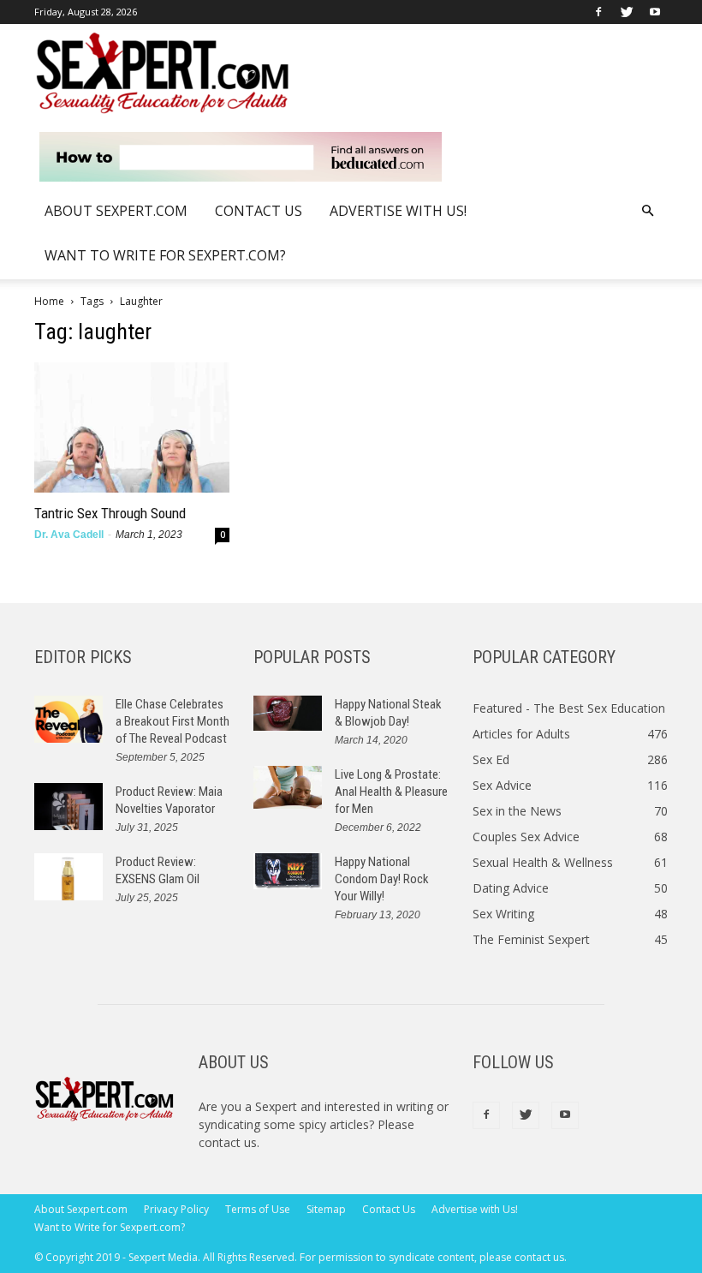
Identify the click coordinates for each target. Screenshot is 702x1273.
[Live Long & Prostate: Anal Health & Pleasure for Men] (287, 787)
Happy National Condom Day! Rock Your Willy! (382, 879)
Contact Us (258, 210)
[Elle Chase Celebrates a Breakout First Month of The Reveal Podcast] (68, 719)
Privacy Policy (176, 1209)
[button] (647, 211)
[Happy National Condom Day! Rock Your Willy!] (287, 871)
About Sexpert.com (116, 210)
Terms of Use (257, 1209)
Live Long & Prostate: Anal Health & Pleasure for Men (391, 791)
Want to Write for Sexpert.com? (165, 255)
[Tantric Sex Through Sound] (131, 427)
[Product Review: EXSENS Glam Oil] (68, 876)
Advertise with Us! (398, 210)
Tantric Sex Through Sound (110, 513)
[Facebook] (598, 12)
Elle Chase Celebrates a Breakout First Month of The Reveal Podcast (172, 721)
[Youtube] (655, 12)
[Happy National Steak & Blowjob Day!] (287, 713)
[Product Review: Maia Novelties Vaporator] (68, 806)
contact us (228, 1142)
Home (49, 301)
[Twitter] (627, 12)
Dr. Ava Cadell (69, 535)
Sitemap (326, 1209)
